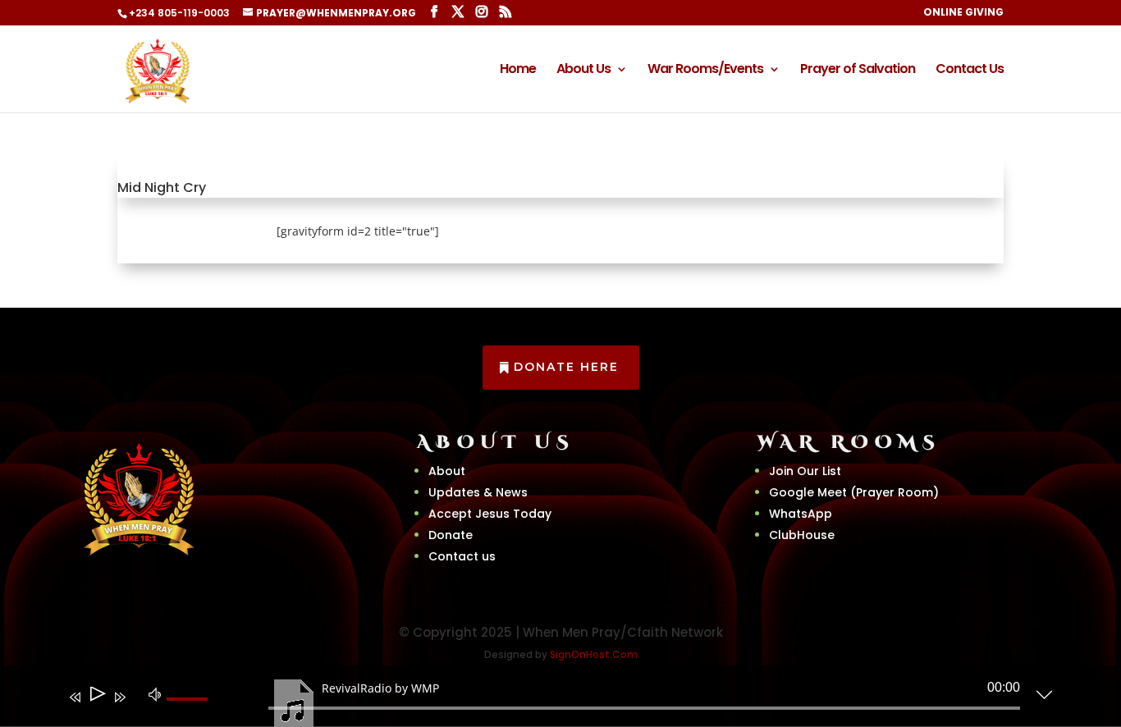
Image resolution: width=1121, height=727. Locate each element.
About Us (583, 70)
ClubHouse (802, 535)
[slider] (190, 712)
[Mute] (155, 693)
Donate (450, 535)
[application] (548, 700)
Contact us (462, 556)
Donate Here (566, 366)
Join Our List (805, 471)
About (446, 471)
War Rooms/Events (705, 70)
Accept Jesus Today (489, 513)
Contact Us (970, 70)
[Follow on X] (218, 578)
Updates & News (478, 492)
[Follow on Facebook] (177, 578)
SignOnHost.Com (594, 654)
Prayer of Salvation (857, 70)
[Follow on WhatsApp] (259, 578)
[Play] (96, 697)
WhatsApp (800, 513)
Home (518, 70)
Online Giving (963, 13)
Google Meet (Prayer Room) (854, 492)
